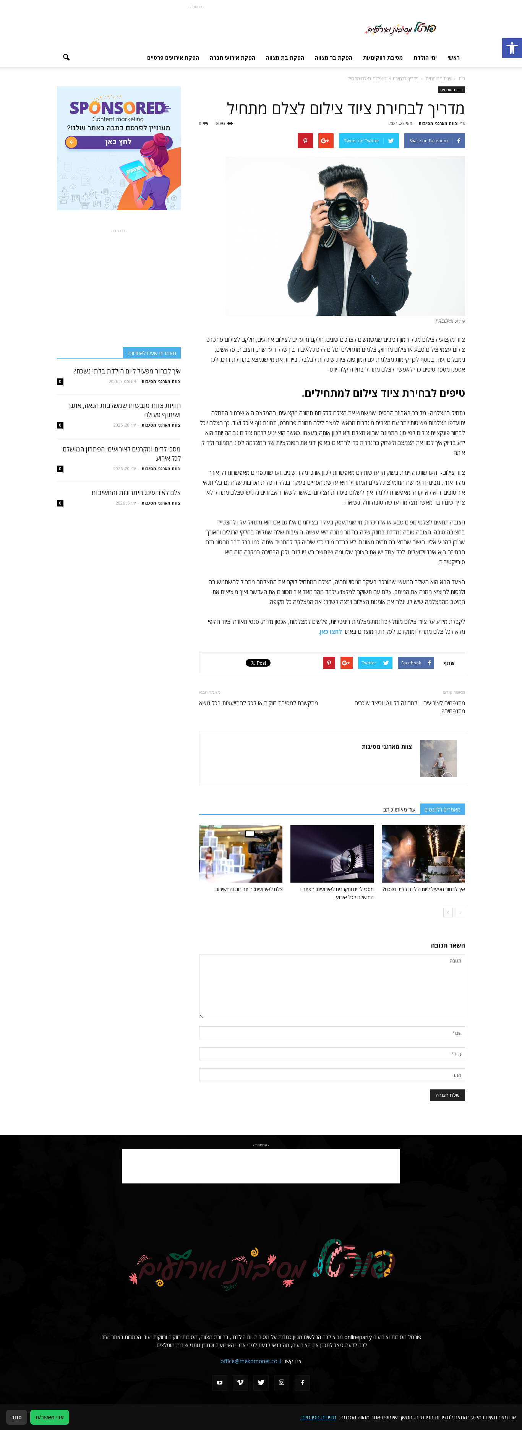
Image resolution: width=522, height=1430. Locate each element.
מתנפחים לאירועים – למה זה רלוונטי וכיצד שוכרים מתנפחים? (410, 707)
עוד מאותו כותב (399, 809)
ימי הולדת (425, 57)
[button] (512, 48)
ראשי (453, 57)
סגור (16, 1417)
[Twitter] (261, 1383)
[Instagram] (281, 1382)
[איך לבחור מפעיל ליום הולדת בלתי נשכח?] (423, 854)
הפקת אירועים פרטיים (173, 57)
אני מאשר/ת (50, 1417)
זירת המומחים (451, 89)
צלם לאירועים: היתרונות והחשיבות (248, 889)
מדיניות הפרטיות (318, 1417)
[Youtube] (219, 1383)
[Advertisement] (196, 28)
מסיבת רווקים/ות (383, 57)
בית (462, 78)
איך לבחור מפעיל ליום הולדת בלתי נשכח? (424, 889)
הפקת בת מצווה (285, 57)
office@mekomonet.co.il (250, 1361)
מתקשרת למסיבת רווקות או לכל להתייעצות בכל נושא (258, 703)
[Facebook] (302, 1383)
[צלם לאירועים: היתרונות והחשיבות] (240, 854)
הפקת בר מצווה (333, 57)
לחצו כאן (331, 631)
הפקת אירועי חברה (232, 57)
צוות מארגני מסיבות (438, 123)
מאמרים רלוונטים (442, 809)
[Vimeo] (240, 1383)
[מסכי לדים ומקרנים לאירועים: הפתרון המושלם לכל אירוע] (332, 854)
